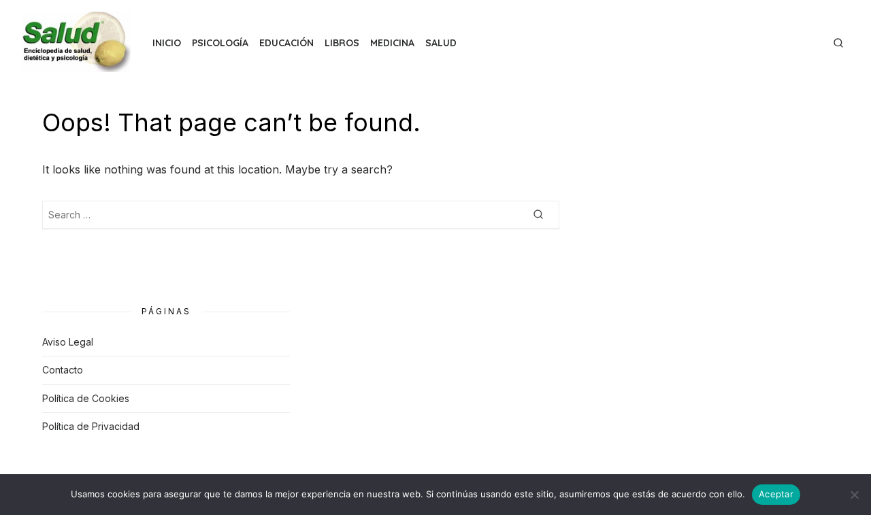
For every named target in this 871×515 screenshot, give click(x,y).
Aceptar (776, 493)
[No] (854, 494)
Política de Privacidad (90, 426)
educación (286, 43)
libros (342, 43)
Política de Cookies (85, 398)
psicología (220, 43)
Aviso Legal (67, 342)
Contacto (62, 370)
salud (441, 43)
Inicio (166, 43)
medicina (392, 43)
